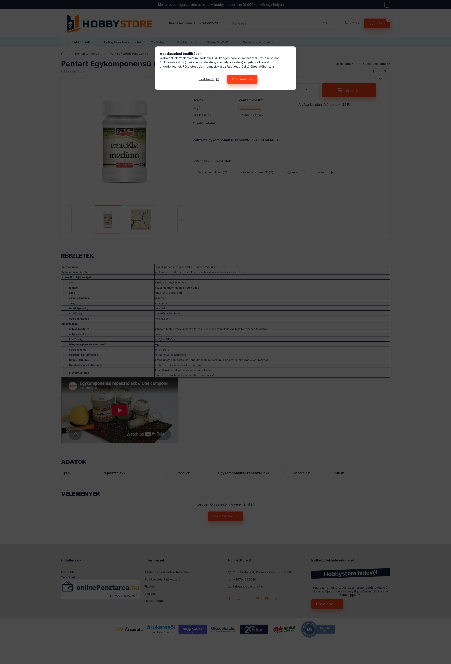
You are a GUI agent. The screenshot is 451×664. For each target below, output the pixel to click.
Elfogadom (240, 79)
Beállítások (206, 79)
